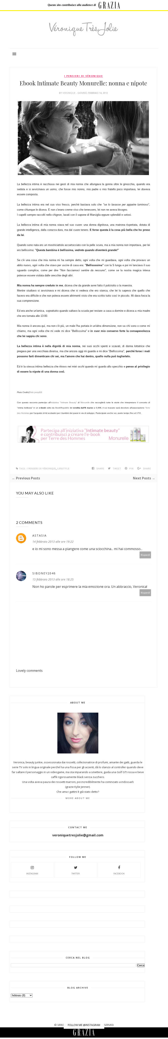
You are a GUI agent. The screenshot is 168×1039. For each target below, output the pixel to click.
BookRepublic (62, 408)
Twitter (76, 873)
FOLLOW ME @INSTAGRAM (84, 1025)
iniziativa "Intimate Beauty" (64, 402)
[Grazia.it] (109, 5)
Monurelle (85, 402)
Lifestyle (63, 468)
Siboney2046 (44, 573)
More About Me (78, 798)
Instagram (32, 873)
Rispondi (145, 555)
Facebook (119, 873)
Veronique (69, 92)
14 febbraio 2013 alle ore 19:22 (53, 541)
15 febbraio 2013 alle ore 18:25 (53, 579)
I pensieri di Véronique (83, 76)
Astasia (39, 535)
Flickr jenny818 (35, 392)
